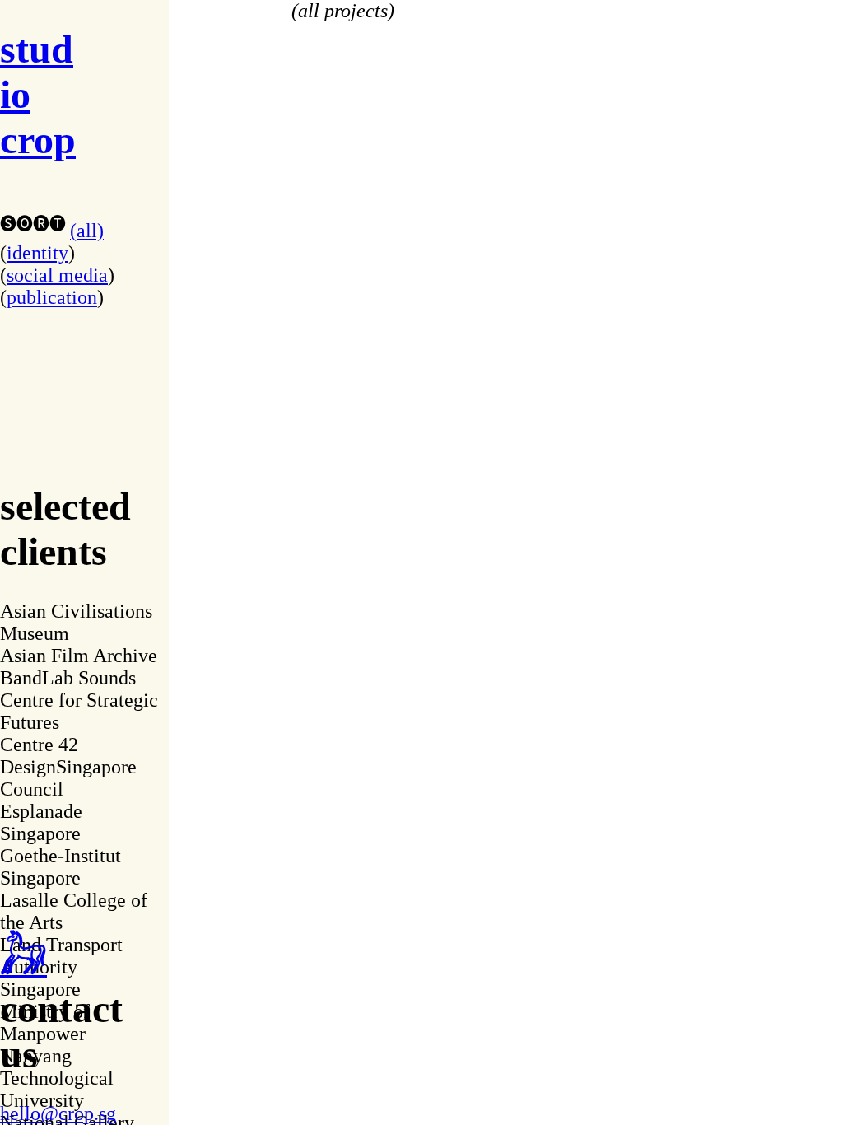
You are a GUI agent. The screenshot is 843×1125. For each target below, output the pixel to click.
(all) (87, 230)
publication (52, 297)
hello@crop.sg (58, 1113)
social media (57, 275)
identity (37, 253)
